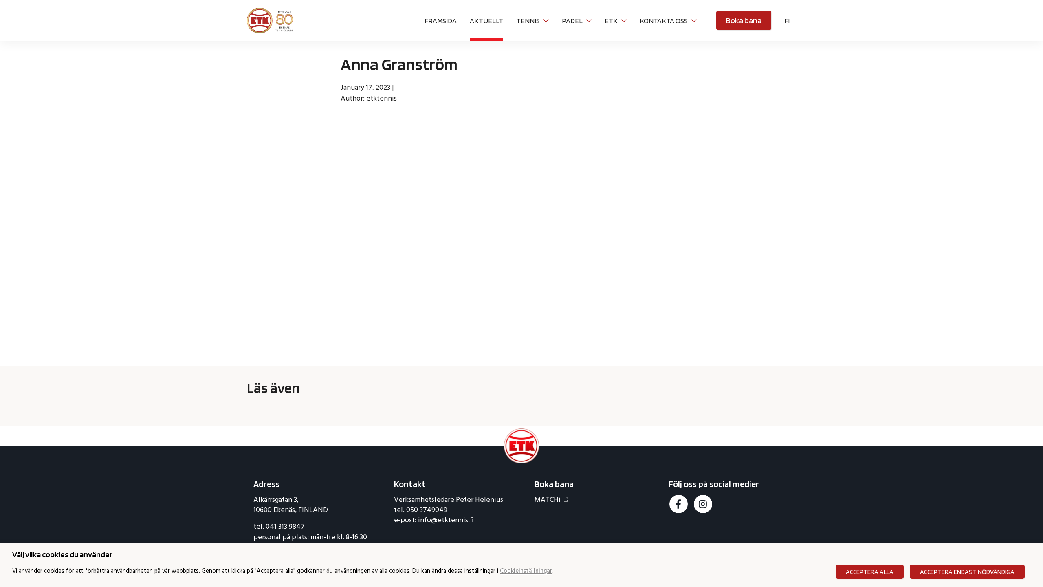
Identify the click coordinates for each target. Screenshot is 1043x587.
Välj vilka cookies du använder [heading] (62, 554)
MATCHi (548, 500)
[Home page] (270, 19)
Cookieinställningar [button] (526, 572)
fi (787, 20)
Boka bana (743, 20)
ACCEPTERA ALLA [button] (869, 572)
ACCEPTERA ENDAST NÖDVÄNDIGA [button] (967, 572)
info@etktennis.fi (445, 520)
